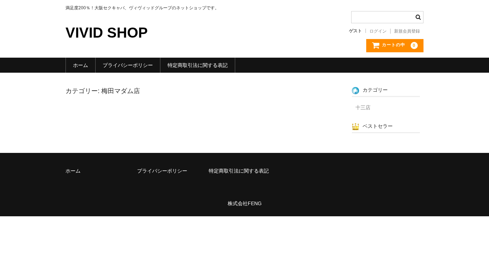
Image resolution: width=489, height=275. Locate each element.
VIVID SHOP (107, 32)
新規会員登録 (407, 31)
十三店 (363, 107)
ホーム (80, 65)
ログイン (378, 31)
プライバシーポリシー (128, 65)
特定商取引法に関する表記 (198, 65)
